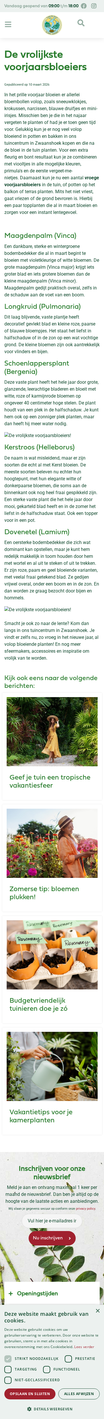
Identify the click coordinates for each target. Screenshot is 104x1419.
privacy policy (85, 1208)
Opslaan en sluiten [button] (30, 1393)
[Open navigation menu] (9, 25)
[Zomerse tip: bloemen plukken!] (52, 843)
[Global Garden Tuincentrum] (52, 25)
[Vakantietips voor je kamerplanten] (52, 1066)
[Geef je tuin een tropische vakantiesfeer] (52, 731)
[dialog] (52, 1362)
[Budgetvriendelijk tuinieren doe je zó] (52, 954)
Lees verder (84, 1346)
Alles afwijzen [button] (79, 1393)
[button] (52, 1408)
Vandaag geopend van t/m (41, 6)
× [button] (97, 1311)
